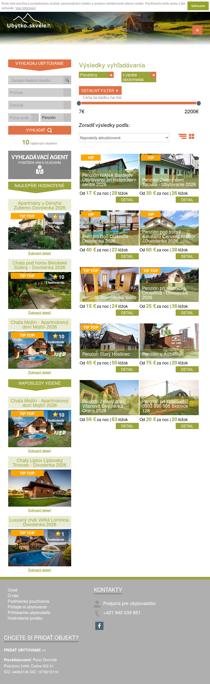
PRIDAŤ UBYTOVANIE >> (25, 649)
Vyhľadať (36, 129)
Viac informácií (25, 8)
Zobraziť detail (39, 253)
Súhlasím (198, 5)
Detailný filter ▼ (100, 90)
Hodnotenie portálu (25, 618)
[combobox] (36, 92)
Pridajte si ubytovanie (27, 607)
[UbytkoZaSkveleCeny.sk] (29, 21)
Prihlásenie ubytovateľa (29, 612)
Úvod (12, 590)
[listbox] (55, 117)
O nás (13, 595)
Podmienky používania (28, 601)
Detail (127, 199)
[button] (67, 92)
